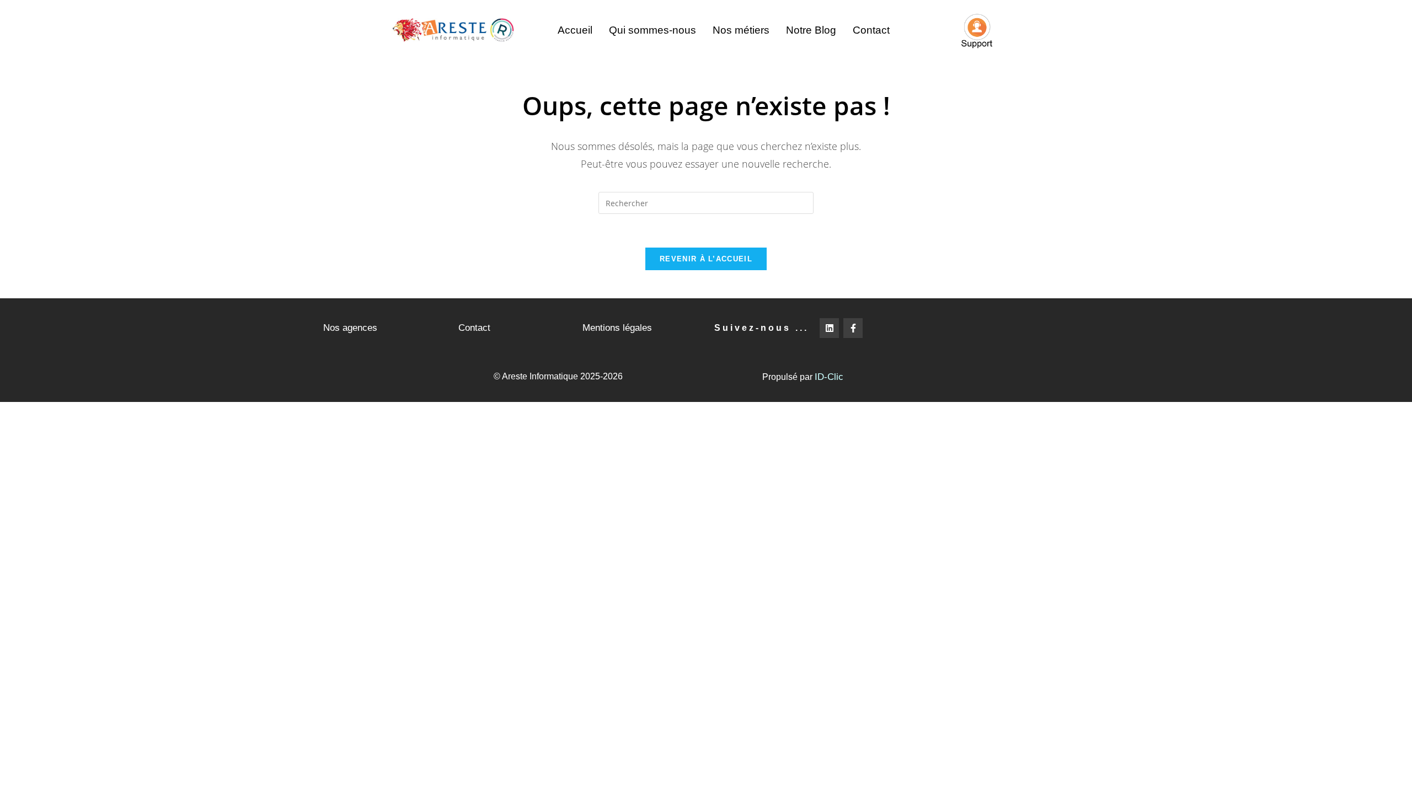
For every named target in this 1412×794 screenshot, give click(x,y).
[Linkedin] (829, 327)
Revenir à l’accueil (706, 259)
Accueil (575, 30)
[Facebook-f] (853, 327)
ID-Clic (829, 377)
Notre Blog (811, 30)
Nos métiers (741, 30)
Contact (871, 30)
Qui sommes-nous (652, 30)
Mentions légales (617, 328)
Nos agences (350, 328)
